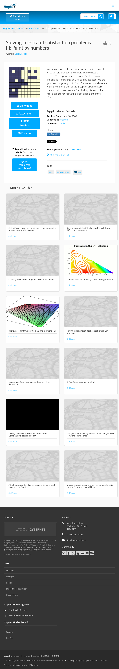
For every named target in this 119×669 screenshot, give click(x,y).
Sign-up (9, 632)
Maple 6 (64, 119)
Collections (75, 149)
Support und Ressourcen (16, 589)
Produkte (10, 570)
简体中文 (55, 656)
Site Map (34, 665)
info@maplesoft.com (76, 540)
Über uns (8, 517)
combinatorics (63, 172)
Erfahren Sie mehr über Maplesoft (17, 554)
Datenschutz (92, 660)
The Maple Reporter (18, 610)
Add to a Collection (60, 154)
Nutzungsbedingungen (76, 660)
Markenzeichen (22, 665)
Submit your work (18, 17)
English (62, 122)
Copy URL (54, 134)
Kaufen (9, 583)
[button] (111, 16)
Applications (34, 28)
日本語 (46, 656)
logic (51, 172)
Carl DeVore (21, 53)
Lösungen (10, 576)
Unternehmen (12, 595)
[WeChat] (92, 553)
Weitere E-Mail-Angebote (21, 615)
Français (26, 656)
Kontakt (66, 517)
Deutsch (36, 656)
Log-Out (9, 638)
